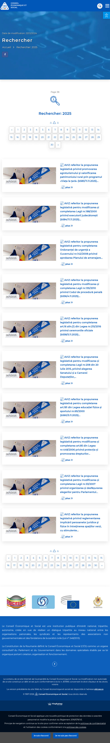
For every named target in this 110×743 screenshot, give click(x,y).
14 (98, 129)
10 (73, 129)
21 (49, 137)
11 (79, 129)
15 (11, 137)
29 (98, 137)
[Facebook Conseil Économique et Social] (54, 664)
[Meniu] (107, 6)
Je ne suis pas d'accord (65, 736)
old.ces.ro (98, 689)
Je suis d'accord (41, 736)
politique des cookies (76, 727)
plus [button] (67, 187)
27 (86, 137)
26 (80, 137)
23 (61, 137)
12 (86, 129)
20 (42, 137)
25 (73, 137)
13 (92, 129)
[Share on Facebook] (5, 54)
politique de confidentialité (93, 723)
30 (52, 144)
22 (55, 137)
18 (30, 137)
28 (92, 137)
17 (24, 137)
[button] (106, 15)
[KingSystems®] (55, 703)
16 (17, 137)
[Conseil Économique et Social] (5, 6)
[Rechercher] (99, 6)
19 (36, 137)
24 (67, 137)
